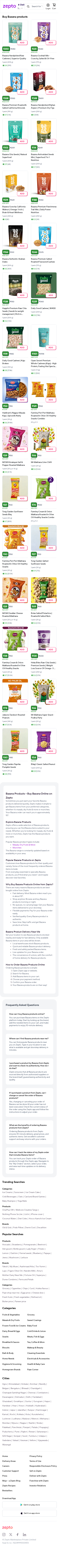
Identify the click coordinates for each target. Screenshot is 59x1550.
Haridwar (6, 1405)
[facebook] (19, 1534)
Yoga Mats (22, 1201)
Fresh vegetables (21, 1297)
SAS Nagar (7, 1436)
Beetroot (42, 1244)
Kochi (12, 1414)
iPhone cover (37, 1214)
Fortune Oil (29, 1275)
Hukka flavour (42, 1288)
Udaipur (42, 1436)
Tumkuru (33, 1436)
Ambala (24, 1384)
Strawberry (17, 1244)
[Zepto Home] (9, 6)
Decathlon (41, 1227)
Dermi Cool (30, 1227)
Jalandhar (21, 1410)
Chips (25, 1288)
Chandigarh (35, 1388)
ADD (22, 42)
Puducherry (7, 1431)
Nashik (32, 1423)
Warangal (6, 1444)
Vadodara (6, 1440)
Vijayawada (43, 1440)
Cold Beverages (9, 1196)
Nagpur (23, 1423)
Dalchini (14, 1253)
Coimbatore (42, 1392)
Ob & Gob (6, 1227)
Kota (27, 1414)
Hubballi (29, 1405)
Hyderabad (40, 1405)
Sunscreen (19, 1192)
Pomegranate (30, 1244)
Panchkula (16, 1427)
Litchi (26, 1214)
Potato (41, 1249)
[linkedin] (26, 1534)
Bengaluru (15, 1388)
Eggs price (25, 1293)
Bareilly (42, 1384)
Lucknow (6, 1418)
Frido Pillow (18, 1227)
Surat (24, 1436)
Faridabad (37, 1397)
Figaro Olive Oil (15, 1271)
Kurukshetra (37, 1414)
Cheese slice (37, 1293)
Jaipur (12, 1410)
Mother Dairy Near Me (12, 1275)
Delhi (28, 1397)
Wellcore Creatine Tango (27, 1210)
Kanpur (31, 1410)
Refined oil (36, 1297)
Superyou (40, 1275)
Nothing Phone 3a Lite (12, 1214)
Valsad (15, 1440)
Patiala (35, 1427)
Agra (4, 1384)
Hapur (47, 1401)
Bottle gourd (18, 1249)
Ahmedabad (13, 1384)
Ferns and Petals (26, 1279)
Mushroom (14, 1257)
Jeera (4, 1257)
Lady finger (31, 1249)
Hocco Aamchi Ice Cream (40, 1218)
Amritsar (33, 1384)
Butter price (7, 1301)
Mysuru (14, 1423)
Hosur (21, 1405)
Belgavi (5, 1388)
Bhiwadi (25, 1388)
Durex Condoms (9, 1279)
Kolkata (20, 1414)
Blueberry (37, 1253)
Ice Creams (7, 1192)
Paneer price (20, 1301)
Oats (20, 1196)
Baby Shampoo (9, 1201)
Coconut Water (9, 1218)
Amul (39, 1271)
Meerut (34, 1418)
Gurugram (38, 1401)
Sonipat (17, 1436)
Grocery (6, 1288)
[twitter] (12, 1534)
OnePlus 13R (8, 1210)
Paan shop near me (10, 1293)
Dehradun (19, 1397)
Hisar (14, 1405)
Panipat (26, 1427)
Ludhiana (16, 1418)
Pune (17, 1431)
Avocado (6, 1244)
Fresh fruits (7, 1297)
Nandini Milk (29, 1271)
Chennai (31, 1392)
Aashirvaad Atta (27, 1266)
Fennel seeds (25, 1253)
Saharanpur (42, 1431)
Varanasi (24, 1440)
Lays (4, 1271)
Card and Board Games (34, 1196)
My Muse (14, 1266)
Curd (32, 1288)
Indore (5, 1410)
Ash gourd (6, 1249)
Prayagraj (43, 1427)
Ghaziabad (7, 1401)
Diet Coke (22, 1218)
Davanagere (7, 1397)
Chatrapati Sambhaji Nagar (14, 1392)
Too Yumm (40, 1266)
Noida (39, 1423)
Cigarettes (16, 1288)
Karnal (5, 1414)
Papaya (47, 1253)
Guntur (28, 1401)
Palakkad (6, 1427)
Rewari (32, 1431)
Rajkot (24, 1431)
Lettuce (24, 1257)
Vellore (33, 1440)
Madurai (26, 1418)
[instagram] (5, 1534)
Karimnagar (41, 1410)
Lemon (5, 1253)
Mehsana (44, 1418)
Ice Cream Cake (32, 1192)
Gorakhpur (18, 1401)
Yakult (5, 1266)
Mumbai (6, 1423)
